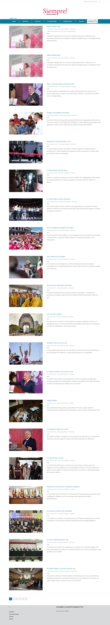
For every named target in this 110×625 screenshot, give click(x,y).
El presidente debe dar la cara (57, 429)
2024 (59, 31)
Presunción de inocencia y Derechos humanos (63, 487)
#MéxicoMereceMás (53, 26)
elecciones (63, 31)
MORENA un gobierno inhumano (58, 113)
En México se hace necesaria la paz (59, 141)
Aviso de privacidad (14, 614)
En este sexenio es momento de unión (60, 228)
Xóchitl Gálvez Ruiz (71, 31)
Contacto (11, 616)
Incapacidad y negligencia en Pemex (59, 285)
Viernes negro (52, 400)
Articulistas (72, 29)
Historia (11, 619)
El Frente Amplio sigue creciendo (58, 199)
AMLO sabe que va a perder (56, 257)
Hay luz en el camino (54, 314)
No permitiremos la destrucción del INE (61, 569)
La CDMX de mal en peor (55, 458)
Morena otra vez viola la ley (57, 343)
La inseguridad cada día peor (57, 170)
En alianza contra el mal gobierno (59, 511)
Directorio (11, 611)
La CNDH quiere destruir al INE (57, 540)
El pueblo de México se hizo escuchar (60, 372)
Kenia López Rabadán (63, 29)
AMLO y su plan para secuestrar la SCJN (60, 84)
